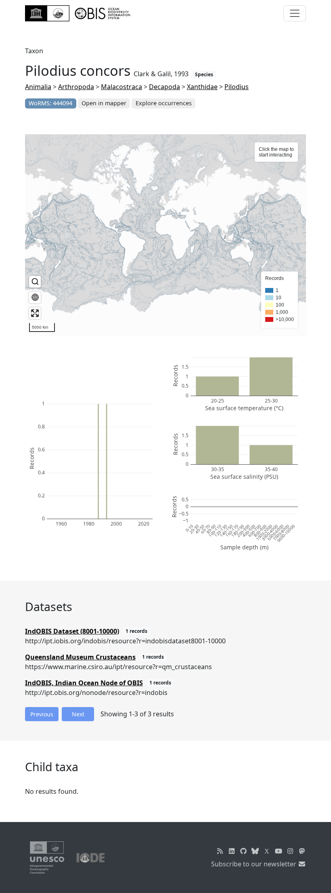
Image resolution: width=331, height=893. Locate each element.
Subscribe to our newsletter (254, 864)
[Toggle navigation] (294, 13)
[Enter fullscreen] (35, 313)
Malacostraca (121, 86)
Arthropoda (76, 86)
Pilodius (236, 86)
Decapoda (164, 86)
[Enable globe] (35, 297)
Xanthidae (202, 86)
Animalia (38, 86)
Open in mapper (104, 103)
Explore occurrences (164, 103)
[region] (165, 235)
